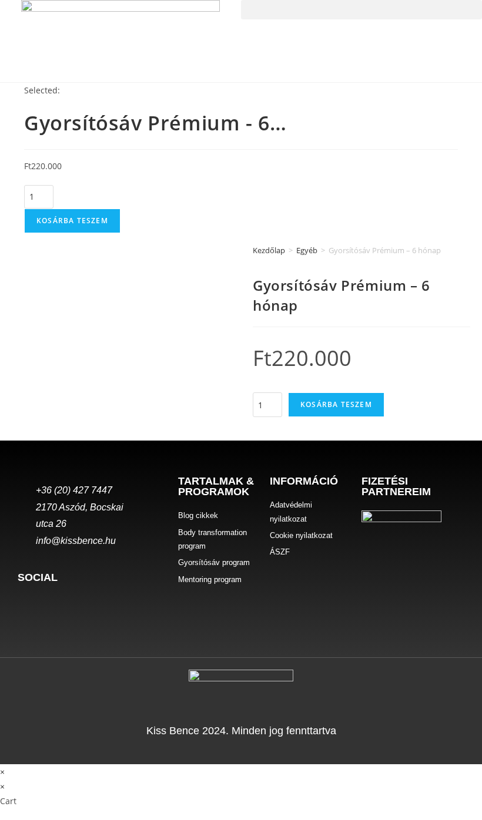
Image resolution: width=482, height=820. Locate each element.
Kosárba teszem (72, 221)
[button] (361, 9)
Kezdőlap (269, 250)
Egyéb (306, 250)
